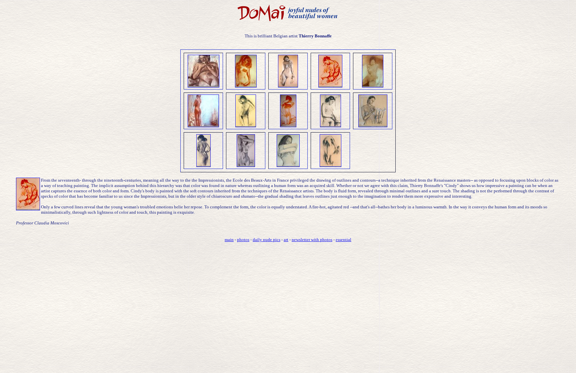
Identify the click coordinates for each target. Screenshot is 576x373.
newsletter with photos (312, 239)
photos (243, 239)
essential (343, 239)
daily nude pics (266, 239)
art (286, 239)
